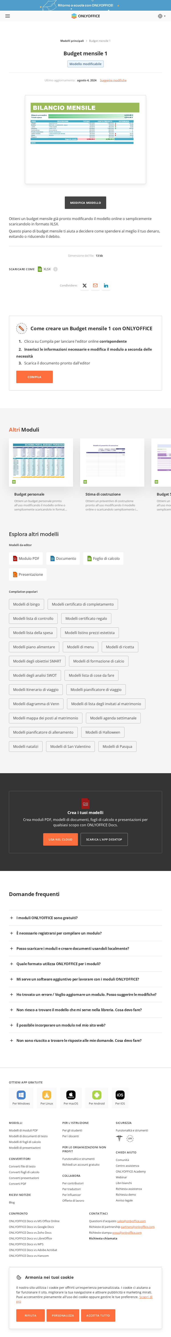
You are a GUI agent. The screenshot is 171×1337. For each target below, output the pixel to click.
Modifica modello (85, 203)
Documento (66, 558)
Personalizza (63, 1315)
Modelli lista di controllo (33, 618)
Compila (34, 377)
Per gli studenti (72, 1130)
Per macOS (71, 1103)
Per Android (97, 1103)
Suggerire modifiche (113, 80)
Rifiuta (31, 1315)
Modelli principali (72, 41)
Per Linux (47, 1103)
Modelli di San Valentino (70, 746)
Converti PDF (17, 1184)
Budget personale (29, 494)
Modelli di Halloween (103, 732)
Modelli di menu (80, 646)
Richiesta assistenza (129, 1189)
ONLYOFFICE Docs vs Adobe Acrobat (33, 1250)
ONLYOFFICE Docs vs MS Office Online (34, 1221)
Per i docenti (70, 1136)
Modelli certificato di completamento (83, 604)
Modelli (15, 1123)
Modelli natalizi (25, 746)
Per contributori (72, 1183)
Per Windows (21, 1103)
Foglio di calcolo (106, 558)
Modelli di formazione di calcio (98, 661)
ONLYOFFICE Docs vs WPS (26, 1244)
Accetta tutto (98, 1315)
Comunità (122, 1160)
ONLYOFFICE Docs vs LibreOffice (30, 1238)
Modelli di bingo (26, 604)
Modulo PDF (29, 558)
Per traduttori (71, 1189)
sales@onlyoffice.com (131, 1221)
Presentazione (31, 574)
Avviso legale (124, 1200)
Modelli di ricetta (120, 646)
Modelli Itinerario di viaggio (36, 689)
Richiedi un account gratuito (81, 1165)
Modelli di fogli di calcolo (25, 1142)
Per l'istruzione (75, 1123)
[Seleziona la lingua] (161, 16)
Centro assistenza (127, 1166)
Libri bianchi (124, 1183)
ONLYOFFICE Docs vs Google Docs (31, 1227)
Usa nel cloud (61, 839)
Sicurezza (124, 1123)
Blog (12, 1202)
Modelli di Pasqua (117, 746)
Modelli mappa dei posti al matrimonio (45, 718)
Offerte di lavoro (73, 1201)
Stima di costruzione (103, 494)
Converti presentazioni (24, 1178)
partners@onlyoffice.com (138, 1227)
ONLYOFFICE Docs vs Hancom (29, 1256)
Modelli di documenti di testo (28, 1136)
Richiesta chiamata (103, 1238)
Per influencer (71, 1195)
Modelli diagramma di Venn (36, 703)
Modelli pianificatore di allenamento (43, 732)
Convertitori (20, 1159)
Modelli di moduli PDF (23, 1130)
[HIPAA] (119, 1139)
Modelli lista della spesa (33, 632)
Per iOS (120, 1103)
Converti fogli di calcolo (24, 1172)
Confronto (18, 1213)
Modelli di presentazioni (25, 1148)
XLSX (47, 269)
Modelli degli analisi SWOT (35, 675)
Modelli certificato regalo (86, 618)
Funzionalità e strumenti (78, 1159)
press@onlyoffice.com (127, 1233)
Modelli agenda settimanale (113, 718)
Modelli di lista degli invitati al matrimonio (106, 703)
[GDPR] (130, 1139)
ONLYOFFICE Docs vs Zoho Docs (30, 1233)
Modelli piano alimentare (34, 646)
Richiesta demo (126, 1195)
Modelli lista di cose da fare (91, 675)
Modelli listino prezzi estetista (90, 632)
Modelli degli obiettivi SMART (37, 661)
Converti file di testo (22, 1166)
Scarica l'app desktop (104, 839)
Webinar (121, 1177)
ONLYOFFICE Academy (131, 1171)
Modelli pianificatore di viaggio (96, 689)
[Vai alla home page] (85, 16)
